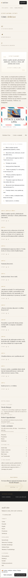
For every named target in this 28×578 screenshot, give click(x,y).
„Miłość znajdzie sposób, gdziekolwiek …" (12, 463)
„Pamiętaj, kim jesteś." (7, 469)
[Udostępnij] (8, 220)
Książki (3, 526)
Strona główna (5, 7)
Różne (14, 439)
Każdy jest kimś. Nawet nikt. (13, 166)
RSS (3, 565)
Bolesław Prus (6, 135)
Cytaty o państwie (14, 450)
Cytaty (11, 7)
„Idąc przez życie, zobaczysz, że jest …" (11, 465)
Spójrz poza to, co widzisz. (12, 200)
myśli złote (5, 508)
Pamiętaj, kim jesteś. (11, 163)
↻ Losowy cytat (7, 514)
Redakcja (4, 558)
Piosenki (4, 524)
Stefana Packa (5, 547)
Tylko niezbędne (7, 574)
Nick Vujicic (14, 454)
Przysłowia (14, 436)
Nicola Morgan (14, 482)
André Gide (14, 447)
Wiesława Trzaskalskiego (8, 549)
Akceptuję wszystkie (20, 574)
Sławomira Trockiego (7, 542)
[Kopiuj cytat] (6, 220)
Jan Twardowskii (14, 456)
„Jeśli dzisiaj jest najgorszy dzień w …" (11, 467)
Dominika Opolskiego (7, 544)
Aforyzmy (14, 434)
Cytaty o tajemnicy (6, 497)
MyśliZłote (5, 2)
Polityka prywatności (7, 563)
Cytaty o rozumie (17, 135)
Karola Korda (5, 540)
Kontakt (4, 560)
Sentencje (14, 441)
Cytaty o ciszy (14, 452)
